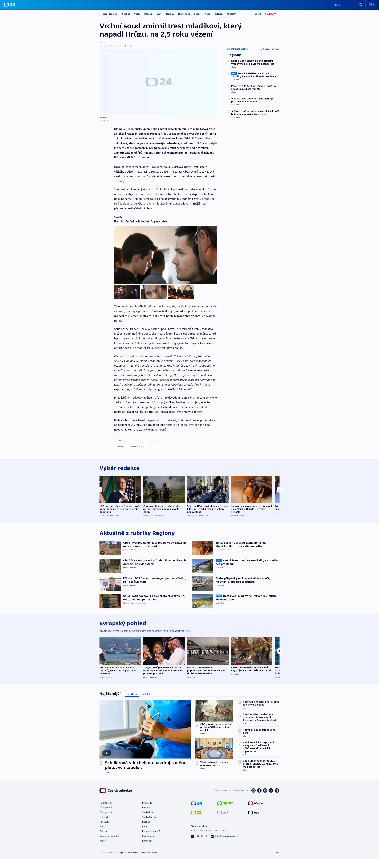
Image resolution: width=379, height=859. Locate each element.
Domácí (148, 13)
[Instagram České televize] (253, 790)
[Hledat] (360, 4)
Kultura (218, 13)
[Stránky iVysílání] (256, 802)
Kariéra (146, 826)
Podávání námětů (151, 831)
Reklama (146, 807)
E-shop (103, 831)
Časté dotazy (148, 835)
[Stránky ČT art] (222, 812)
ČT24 (152, 446)
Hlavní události (109, 13)
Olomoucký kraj (137, 446)
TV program (105, 802)
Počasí (197, 13)
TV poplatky (105, 812)
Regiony (170, 13)
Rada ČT (146, 821)
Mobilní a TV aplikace (110, 835)
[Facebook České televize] (259, 790)
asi (100, 42)
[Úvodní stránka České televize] (116, 790)
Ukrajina (125, 13)
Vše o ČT (103, 840)
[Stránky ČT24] (196, 802)
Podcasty (231, 13)
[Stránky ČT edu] (253, 812)
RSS (278, 852)
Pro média (147, 802)
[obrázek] (158, 82)
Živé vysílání (105, 807)
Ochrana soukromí (136, 852)
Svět (159, 13)
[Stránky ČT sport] (225, 802)
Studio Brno (148, 812)
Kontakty (147, 840)
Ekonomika (184, 13)
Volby (137, 13)
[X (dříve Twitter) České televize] (271, 790)
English (121, 852)
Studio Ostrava (149, 816)
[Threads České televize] (277, 790)
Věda (207, 13)
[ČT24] (9, 5)
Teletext (103, 816)
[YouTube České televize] (265, 790)
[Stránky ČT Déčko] (196, 812)
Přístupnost (153, 852)
